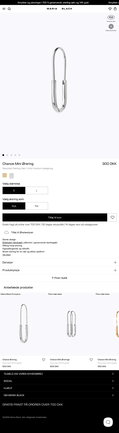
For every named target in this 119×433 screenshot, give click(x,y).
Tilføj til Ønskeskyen (22, 232)
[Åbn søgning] (9, 8)
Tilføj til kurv (55, 217)
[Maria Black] (59, 8)
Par (36, 206)
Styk (14, 206)
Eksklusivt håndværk (12, 242)
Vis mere (6, 255)
